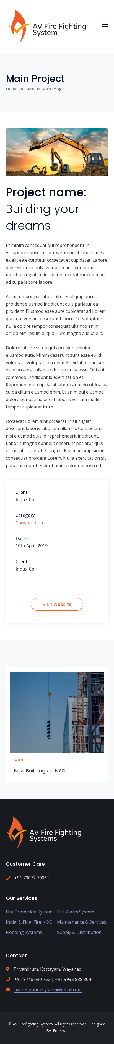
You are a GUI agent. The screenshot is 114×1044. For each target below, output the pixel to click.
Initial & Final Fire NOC (29, 922)
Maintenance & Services (81, 922)
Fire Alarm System (75, 912)
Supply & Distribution (79, 932)
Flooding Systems (24, 932)
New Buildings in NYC (40, 770)
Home (12, 89)
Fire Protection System (29, 912)
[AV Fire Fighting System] (47, 26)
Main (29, 89)
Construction (29, 523)
